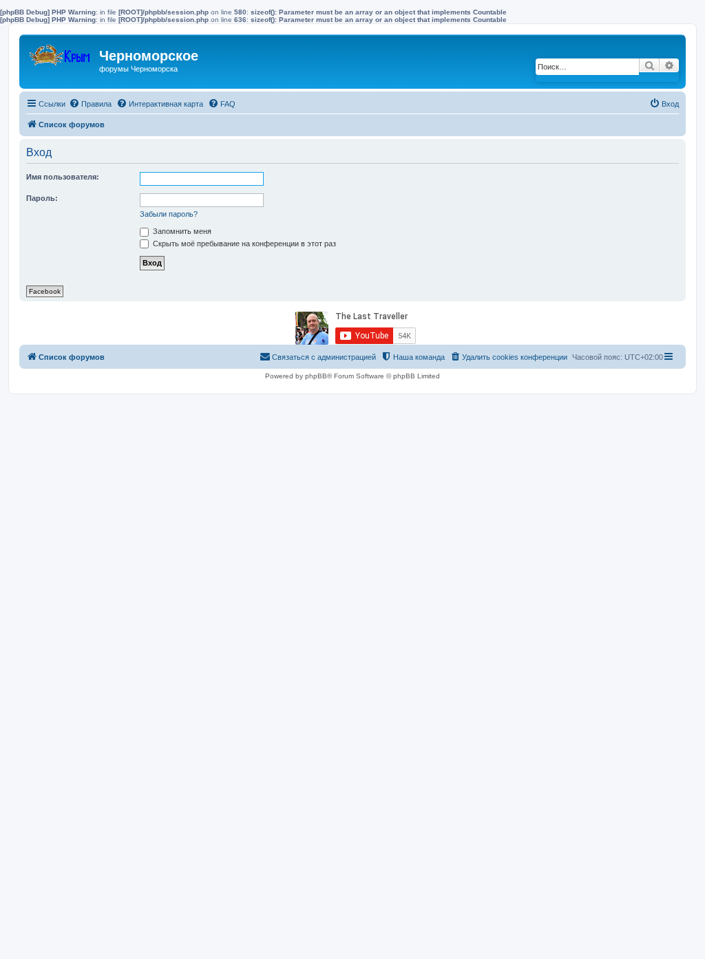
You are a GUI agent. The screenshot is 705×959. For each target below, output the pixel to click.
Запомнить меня (181, 231)
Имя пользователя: (62, 177)
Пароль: (42, 198)
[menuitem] (90, 104)
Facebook (45, 291)
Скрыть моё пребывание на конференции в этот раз (243, 243)
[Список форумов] (61, 52)
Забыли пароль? (169, 214)
